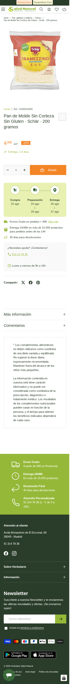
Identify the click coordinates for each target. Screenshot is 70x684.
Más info (53, 221)
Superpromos (24, 2)
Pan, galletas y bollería (22, 18)
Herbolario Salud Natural (22, 680)
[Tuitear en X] (23, 282)
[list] (35, 61)
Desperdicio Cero (43, 2)
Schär (7, 109)
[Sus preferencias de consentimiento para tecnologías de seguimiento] (61, 678)
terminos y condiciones (32, 642)
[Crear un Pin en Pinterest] (38, 282)
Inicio (6, 18)
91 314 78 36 (11, 557)
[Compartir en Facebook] (30, 282)
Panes (38, 18)
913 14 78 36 (20, 254)
